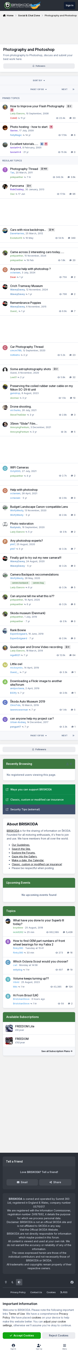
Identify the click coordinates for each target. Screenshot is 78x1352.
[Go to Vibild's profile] (8, 979)
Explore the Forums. (23, 852)
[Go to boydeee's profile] (8, 921)
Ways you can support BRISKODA (31, 789)
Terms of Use (17, 1313)
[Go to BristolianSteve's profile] (8, 996)
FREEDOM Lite (24, 1026)
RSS (65, 1292)
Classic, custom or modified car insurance (37, 799)
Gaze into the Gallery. (24, 856)
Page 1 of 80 (37, 89)
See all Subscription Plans (55, 1051)
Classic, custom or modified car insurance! (37, 864)
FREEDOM (22, 1039)
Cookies (51, 1292)
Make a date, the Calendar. (28, 860)
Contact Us (36, 1292)
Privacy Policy (18, 1292)
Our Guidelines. (21, 844)
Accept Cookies (24, 1335)
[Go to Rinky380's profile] (8, 941)
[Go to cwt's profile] (8, 962)
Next (64, 89)
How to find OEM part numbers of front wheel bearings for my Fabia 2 (39, 942)
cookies (36, 1317)
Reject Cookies (58, 1335)
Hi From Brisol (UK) (25, 995)
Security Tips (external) (25, 809)
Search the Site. (21, 848)
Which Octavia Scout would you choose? (40, 961)
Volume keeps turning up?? (31, 978)
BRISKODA (13, 830)
